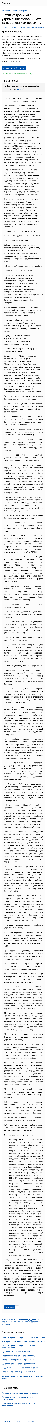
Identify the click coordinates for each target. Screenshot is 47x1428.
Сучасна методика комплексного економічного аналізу (23, 1377)
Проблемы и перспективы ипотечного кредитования (19, 1404)
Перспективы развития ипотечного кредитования (18, 1398)
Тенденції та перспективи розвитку (18, 1360)
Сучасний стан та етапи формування (18, 1364)
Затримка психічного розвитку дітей (18, 1372)
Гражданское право (19, 11)
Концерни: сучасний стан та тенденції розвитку (23, 1341)
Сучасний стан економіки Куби (16, 1351)
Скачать (20, 89)
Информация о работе (21, 1321)
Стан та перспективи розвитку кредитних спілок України (21, 1346)
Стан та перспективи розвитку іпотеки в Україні (23, 1337)
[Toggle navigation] (42, 3)
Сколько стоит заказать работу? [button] (18, 73)
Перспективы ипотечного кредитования (20, 1393)
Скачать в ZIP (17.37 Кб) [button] (13, 68)
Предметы (6, 11)
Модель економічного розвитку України (20, 1368)
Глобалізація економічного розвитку (18, 1356)
